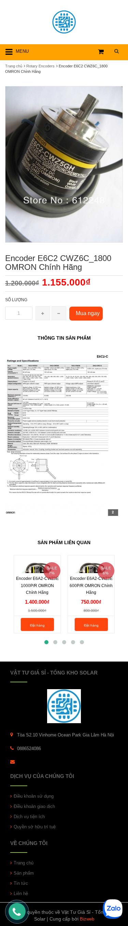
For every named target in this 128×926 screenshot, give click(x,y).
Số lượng (16, 299)
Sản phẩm (24, 873)
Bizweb (87, 919)
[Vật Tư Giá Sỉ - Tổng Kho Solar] (63, 21)
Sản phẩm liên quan (64, 542)
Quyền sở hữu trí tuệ (35, 826)
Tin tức (21, 883)
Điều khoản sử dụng (34, 796)
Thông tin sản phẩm (64, 338)
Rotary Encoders (40, 66)
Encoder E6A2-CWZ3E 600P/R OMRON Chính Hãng (91, 585)
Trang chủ (13, 66)
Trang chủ (23, 862)
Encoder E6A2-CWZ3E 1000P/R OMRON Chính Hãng (37, 585)
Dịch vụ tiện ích (29, 816)
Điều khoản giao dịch (34, 806)
